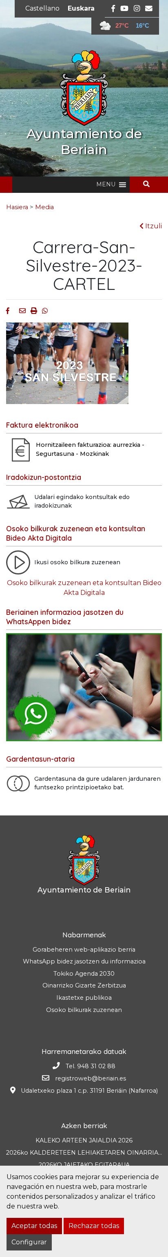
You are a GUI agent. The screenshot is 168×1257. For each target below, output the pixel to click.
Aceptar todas (34, 1226)
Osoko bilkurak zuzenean (84, 1010)
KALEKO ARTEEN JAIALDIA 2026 (84, 1140)
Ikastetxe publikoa (84, 997)
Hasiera (17, 207)
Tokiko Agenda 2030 (84, 973)
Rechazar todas (94, 1226)
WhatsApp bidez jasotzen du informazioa (84, 961)
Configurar (29, 1242)
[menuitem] (42, 8)
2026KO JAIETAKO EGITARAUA (84, 1165)
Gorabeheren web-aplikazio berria (84, 949)
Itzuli (153, 226)
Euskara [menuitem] (81, 8)
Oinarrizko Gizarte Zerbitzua (84, 985)
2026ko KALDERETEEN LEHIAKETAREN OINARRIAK (84, 1152)
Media (44, 207)
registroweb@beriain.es (90, 1078)
